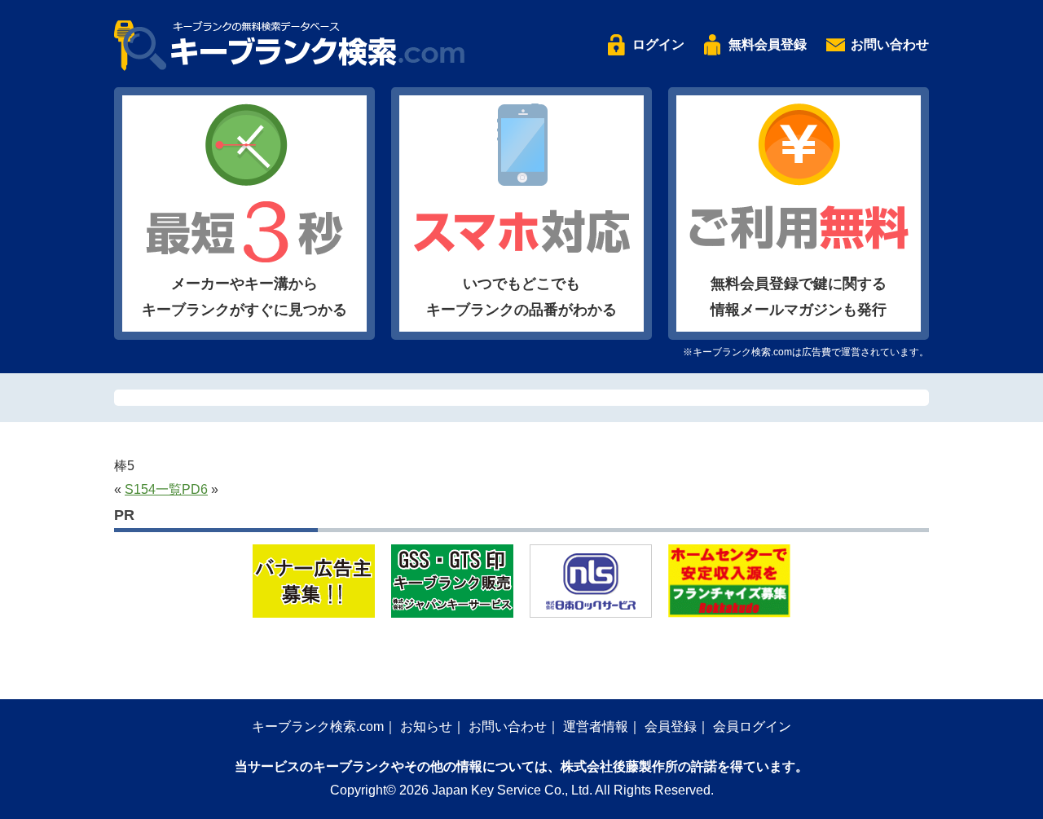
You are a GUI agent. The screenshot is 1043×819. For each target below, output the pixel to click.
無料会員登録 (767, 44)
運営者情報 (595, 726)
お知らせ (426, 726)
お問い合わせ (890, 44)
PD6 (195, 489)
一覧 (169, 489)
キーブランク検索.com (318, 726)
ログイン (658, 44)
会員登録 (671, 726)
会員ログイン (752, 726)
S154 (140, 489)
